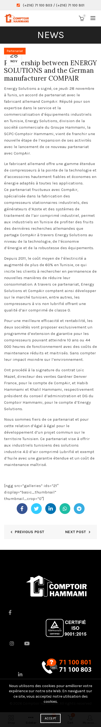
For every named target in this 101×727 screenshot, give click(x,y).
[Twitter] (36, 508)
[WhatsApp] (65, 508)
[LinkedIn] (50, 508)
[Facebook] (22, 508)
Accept (51, 718)
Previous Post (29, 532)
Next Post (75, 532)
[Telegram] (79, 508)
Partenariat (15, 51)
